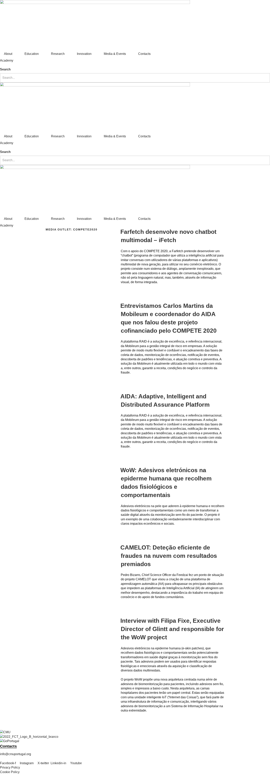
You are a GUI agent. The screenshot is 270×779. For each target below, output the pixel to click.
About (8, 53)
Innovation (84, 53)
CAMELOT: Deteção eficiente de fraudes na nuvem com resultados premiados (168, 555)
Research (58, 53)
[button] (135, 65)
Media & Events (115, 53)
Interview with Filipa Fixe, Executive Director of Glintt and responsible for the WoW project (172, 628)
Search (5, 69)
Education (32, 53)
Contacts (144, 53)
